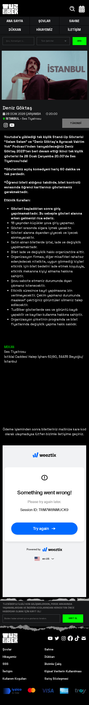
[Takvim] (81, 9)
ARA (79, 41)
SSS (5, 664)
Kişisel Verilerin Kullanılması (63, 671)
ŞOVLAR (44, 21)
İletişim (8, 671)
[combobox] (15, 42)
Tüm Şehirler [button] (47, 41)
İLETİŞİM (74, 30)
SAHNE (74, 21)
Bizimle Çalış (52, 664)
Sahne (48, 649)
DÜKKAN (15, 30)
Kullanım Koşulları (14, 679)
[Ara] (72, 9)
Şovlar (7, 649)
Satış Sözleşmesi (56, 679)
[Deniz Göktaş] (43, 75)
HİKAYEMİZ (44, 30)
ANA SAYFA (14, 21)
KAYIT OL (73, 618)
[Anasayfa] (10, 9)
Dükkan (49, 657)
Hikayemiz (9, 657)
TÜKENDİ (75, 123)
